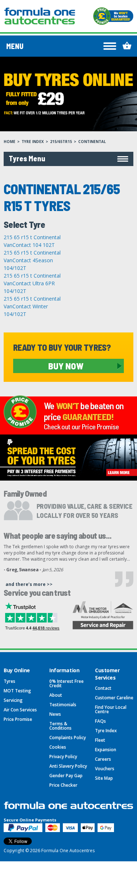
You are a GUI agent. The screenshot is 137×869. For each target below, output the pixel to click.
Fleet (100, 740)
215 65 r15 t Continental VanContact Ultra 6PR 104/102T (32, 283)
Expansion (105, 749)
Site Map (104, 778)
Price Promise (18, 719)
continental (92, 141)
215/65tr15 (61, 141)
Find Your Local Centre (110, 709)
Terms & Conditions (60, 726)
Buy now (65, 365)
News (55, 714)
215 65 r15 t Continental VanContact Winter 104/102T (32, 306)
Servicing (13, 700)
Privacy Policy (63, 756)
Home (9, 141)
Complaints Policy (67, 737)
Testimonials (62, 704)
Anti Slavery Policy (68, 766)
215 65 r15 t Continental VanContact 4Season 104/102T (32, 260)
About (55, 695)
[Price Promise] (113, 16)
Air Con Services (20, 710)
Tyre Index (33, 141)
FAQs (100, 721)
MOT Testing (17, 691)
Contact (103, 688)
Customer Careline (114, 698)
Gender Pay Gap (66, 775)
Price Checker (63, 785)
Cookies (57, 747)
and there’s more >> (29, 584)
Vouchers (104, 768)
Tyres (9, 681)
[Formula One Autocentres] (40, 16)
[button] (68, 158)
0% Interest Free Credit (66, 683)
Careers (103, 759)
